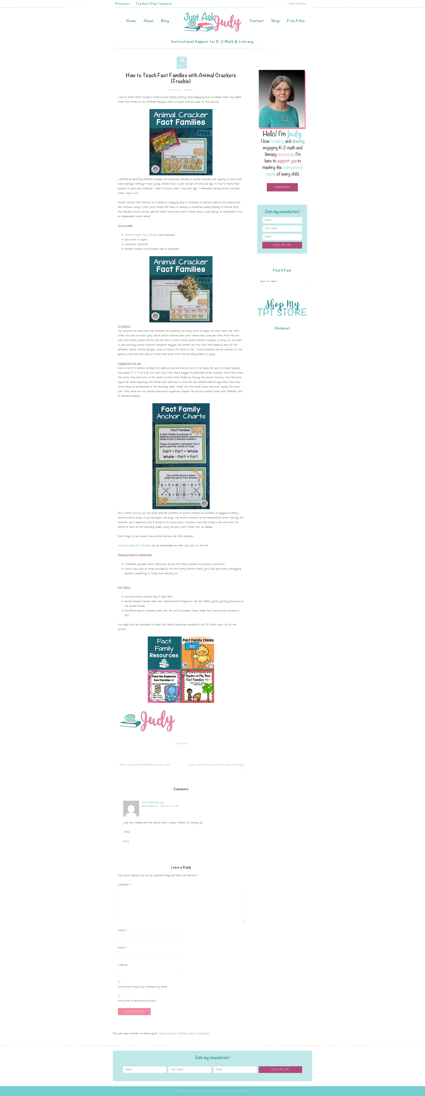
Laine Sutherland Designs (233, 1091)
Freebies (188, 90)
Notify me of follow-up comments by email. (143, 987)
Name (122, 930)
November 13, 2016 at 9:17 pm (160, 806)
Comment (124, 885)
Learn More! (282, 187)
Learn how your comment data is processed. (184, 1033)
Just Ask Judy (212, 22)
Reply (126, 841)
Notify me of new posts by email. (137, 1001)
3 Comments (181, 744)
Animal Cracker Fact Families (141, 235)
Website (123, 965)
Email (122, 948)
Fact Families (175, 90)
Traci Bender (150, 802)
